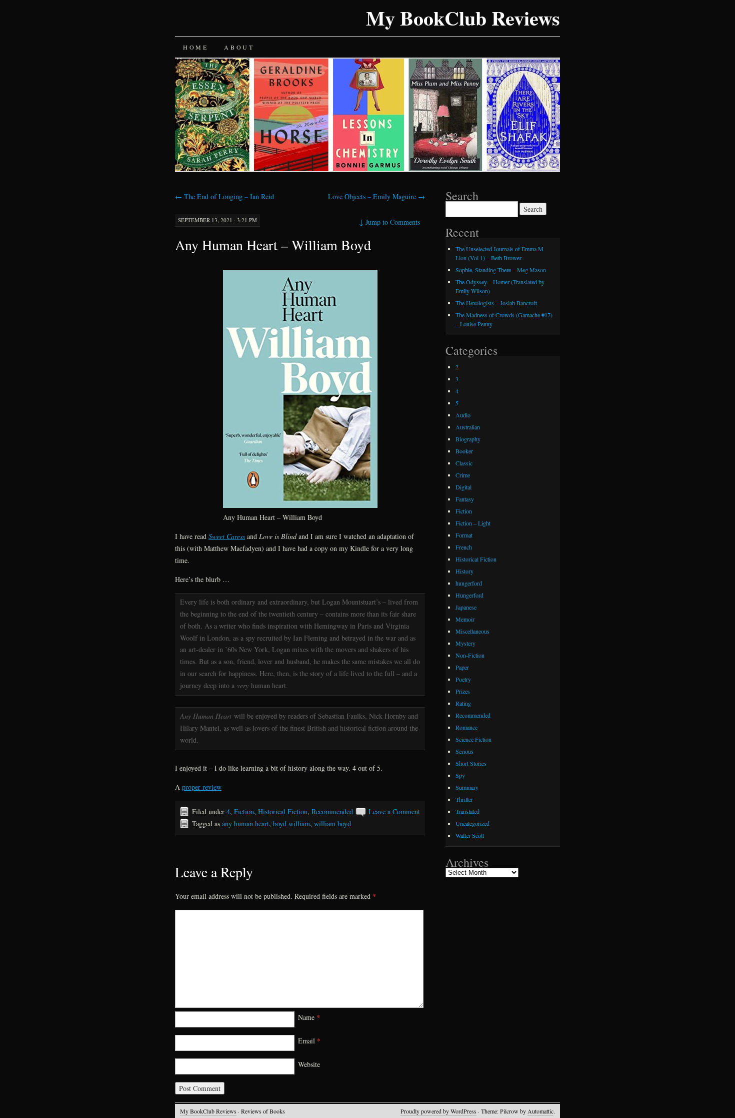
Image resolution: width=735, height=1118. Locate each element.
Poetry (463, 679)
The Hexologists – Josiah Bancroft (496, 303)
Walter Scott (470, 835)
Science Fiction (474, 739)
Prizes (463, 691)
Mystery (466, 643)
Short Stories (471, 763)
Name (309, 1017)
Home (195, 47)
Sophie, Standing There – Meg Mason (501, 270)
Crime (463, 475)
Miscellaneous (473, 631)
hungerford (469, 583)
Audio (463, 415)
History (465, 571)
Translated (468, 811)
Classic (464, 463)
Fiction (244, 811)
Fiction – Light (473, 523)
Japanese (466, 607)
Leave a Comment (394, 811)
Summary (467, 787)
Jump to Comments (389, 222)
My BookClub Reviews (463, 18)
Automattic (541, 1111)
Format (464, 535)
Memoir (465, 619)
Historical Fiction (283, 811)
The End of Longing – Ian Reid (224, 196)
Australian (468, 427)
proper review (202, 787)
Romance (467, 727)
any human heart (245, 823)
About (239, 47)
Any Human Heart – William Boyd (273, 244)
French (464, 547)
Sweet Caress (226, 536)
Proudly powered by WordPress (438, 1111)
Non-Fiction (470, 655)
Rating (463, 703)
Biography (468, 439)
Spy (460, 775)
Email (309, 1040)
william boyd (332, 823)
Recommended (332, 811)
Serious (465, 751)
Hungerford (470, 595)
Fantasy (465, 499)
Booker (464, 451)
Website (309, 1064)
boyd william (291, 823)
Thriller (464, 799)
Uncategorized (473, 823)
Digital (464, 487)
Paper (462, 667)
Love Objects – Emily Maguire (376, 196)
